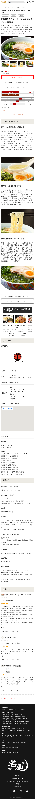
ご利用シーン (5, 709)
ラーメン (4, 728)
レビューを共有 (15, 631)
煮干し (24, 735)
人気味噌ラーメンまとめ (7, 716)
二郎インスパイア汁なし (7, 730)
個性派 (10, 737)
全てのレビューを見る (8, 698)
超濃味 (16, 747)
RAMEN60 (7, 666)
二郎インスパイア (20, 728)
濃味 (13, 747)
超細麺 (3, 752)
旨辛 (3, 737)
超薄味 (3, 747)
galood (6, 637)
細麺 (7, 752)
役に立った (5, 631)
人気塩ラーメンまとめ (19, 714)
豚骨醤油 (15, 735)
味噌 (8, 735)
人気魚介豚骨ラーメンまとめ (8, 718)
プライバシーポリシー (17, 778)
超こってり (23, 742)
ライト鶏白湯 (5, 672)
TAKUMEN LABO (18, 730)
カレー (24, 730)
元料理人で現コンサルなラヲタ (13, 594)
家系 (32, 735)
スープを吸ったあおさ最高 (10, 643)
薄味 (7, 747)
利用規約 (17, 776)
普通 (14, 742)
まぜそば (13, 728)
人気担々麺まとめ (6, 720)
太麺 (13, 752)
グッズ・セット (16, 737)
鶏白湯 (28, 735)
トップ (2, 7)
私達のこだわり (12, 709)
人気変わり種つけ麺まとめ (21, 723)
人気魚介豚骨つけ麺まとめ (8, 723)
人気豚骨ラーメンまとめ (19, 716)
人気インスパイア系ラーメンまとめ (10, 721)
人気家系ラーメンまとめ (21, 718)
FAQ (17, 783)
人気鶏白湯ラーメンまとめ (17, 720)
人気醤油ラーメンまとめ (7, 714)
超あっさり (4, 742)
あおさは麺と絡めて (8, 601)
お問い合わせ (17, 786)
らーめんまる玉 (10, 7)
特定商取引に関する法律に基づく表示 (17, 781)
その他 (28, 730)
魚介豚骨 (20, 735)
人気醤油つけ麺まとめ (24, 721)
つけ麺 (8, 728)
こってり (18, 742)
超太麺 (16, 752)
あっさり (10, 742)
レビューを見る (17, 114)
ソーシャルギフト (21, 709)
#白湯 (3, 110)
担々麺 (6, 737)
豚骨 (11, 735)
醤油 (3, 735)
